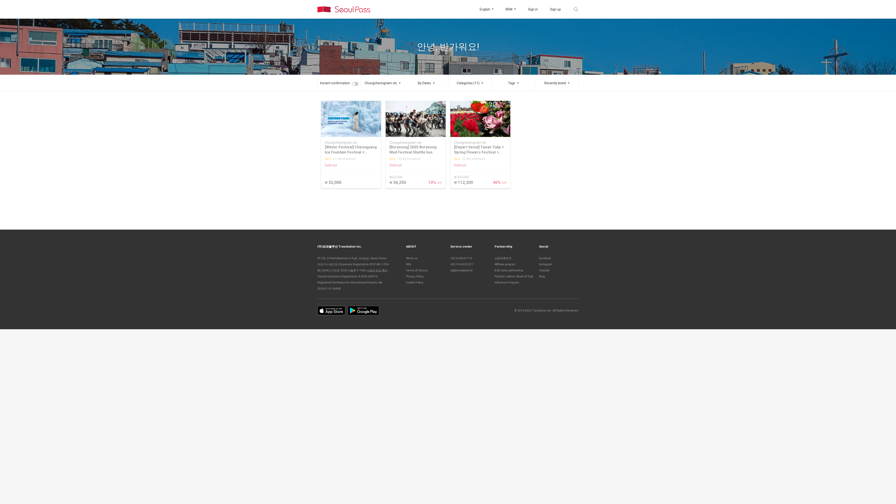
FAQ (408, 264)
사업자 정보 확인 (377, 270)
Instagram (545, 264)
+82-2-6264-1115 (461, 258)
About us (411, 258)
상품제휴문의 (503, 258)
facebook (545, 258)
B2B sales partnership (509, 270)
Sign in (533, 9)
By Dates (424, 83)
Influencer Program (507, 282)
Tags (511, 83)
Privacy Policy (415, 276)
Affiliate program (505, 264)
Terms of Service (417, 270)
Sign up (555, 9)
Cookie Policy (414, 282)
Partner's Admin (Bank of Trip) (514, 276)
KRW (509, 9)
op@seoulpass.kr (461, 270)
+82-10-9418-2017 (462, 264)
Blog (542, 276)
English (485, 9)
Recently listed (555, 83)
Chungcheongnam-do (381, 83)
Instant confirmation (335, 83)
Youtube (544, 270)
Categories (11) (468, 83)
